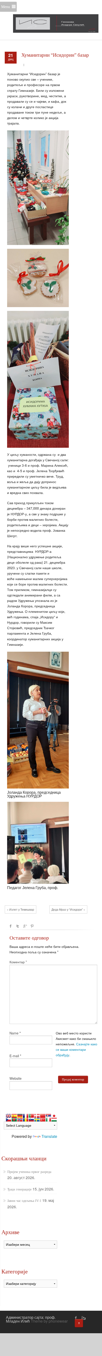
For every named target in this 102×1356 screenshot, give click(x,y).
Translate (49, 1136)
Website (15, 1078)
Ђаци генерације (19, 1189)
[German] (20, 1116)
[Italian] (48, 1119)
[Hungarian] (54, 1119)
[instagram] (83, 1317)
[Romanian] (25, 1119)
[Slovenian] (31, 1119)
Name (14, 1033)
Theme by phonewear (49, 1321)
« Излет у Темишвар (20, 909)
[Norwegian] (20, 1119)
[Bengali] (14, 1119)
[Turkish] (42, 1119)
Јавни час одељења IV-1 (24, 1201)
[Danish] (37, 1116)
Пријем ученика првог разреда (29, 1172)
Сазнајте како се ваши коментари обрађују (76, 1049)
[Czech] (8, 1119)
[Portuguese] (31, 1116)
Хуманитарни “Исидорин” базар (55, 55)
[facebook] (75, 1317)
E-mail (14, 1055)
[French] (25, 1116)
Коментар (18, 961)
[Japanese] (54, 1116)
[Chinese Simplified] (42, 1116)
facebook (10, 926)
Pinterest (32, 926)
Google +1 (24, 926)
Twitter (17, 926)
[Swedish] (37, 1119)
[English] (8, 1116)
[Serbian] (48, 1116)
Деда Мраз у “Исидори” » (68, 909)
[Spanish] (14, 1116)
